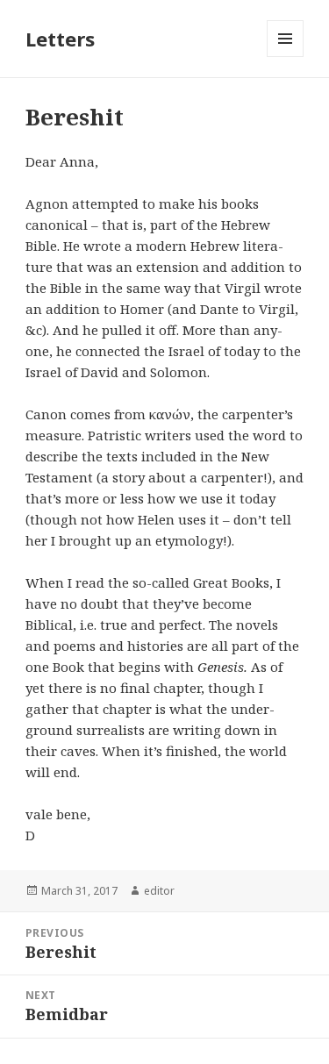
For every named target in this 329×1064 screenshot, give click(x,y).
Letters (60, 38)
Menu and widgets (286, 56)
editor (159, 890)
